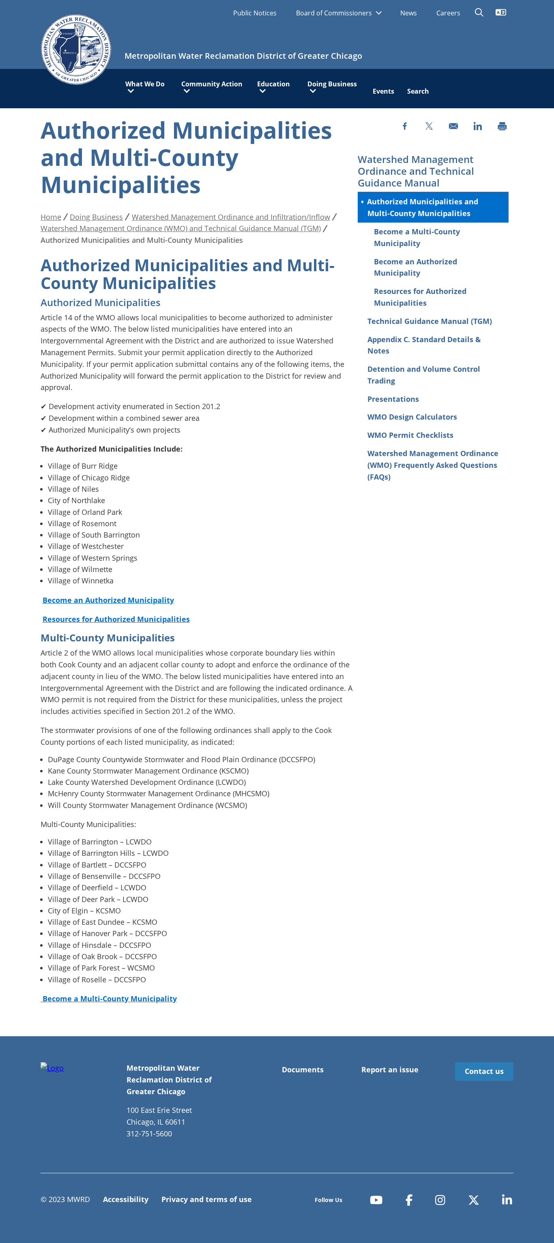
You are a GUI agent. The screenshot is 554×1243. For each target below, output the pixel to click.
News (408, 13)
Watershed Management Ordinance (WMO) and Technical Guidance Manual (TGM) (181, 228)
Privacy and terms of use (206, 1199)
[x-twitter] (473, 1200)
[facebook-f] (409, 1200)
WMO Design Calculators (412, 417)
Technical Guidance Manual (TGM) (429, 321)
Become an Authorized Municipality (415, 267)
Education (273, 84)
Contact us (484, 1071)
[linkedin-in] (507, 1200)
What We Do (145, 84)
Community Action (212, 84)
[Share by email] (453, 126)
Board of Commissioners (335, 13)
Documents (303, 1069)
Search (418, 91)
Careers (448, 13)
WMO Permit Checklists (410, 435)
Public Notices (255, 13)
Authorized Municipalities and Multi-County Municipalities (422, 207)
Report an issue (390, 1069)
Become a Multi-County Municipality (417, 237)
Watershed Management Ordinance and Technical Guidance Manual (416, 171)
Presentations (393, 399)
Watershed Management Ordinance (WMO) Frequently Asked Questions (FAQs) (432, 465)
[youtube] (376, 1200)
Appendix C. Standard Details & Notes (424, 345)
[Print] (502, 126)
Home (51, 217)
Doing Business (332, 84)
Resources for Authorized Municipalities (420, 297)
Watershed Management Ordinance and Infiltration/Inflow (231, 217)
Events (383, 91)
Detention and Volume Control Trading (423, 375)
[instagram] (440, 1200)
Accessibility (125, 1199)
